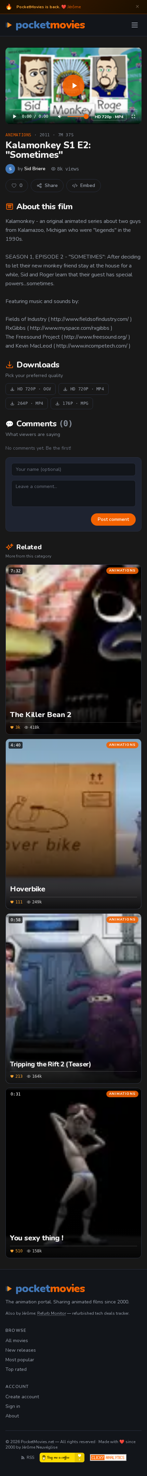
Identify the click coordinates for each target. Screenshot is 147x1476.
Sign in (12, 1406)
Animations (18, 135)
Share (51, 185)
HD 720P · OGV (34, 389)
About (12, 1416)
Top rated (16, 1369)
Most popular (19, 1359)
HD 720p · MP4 (109, 117)
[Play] (73, 85)
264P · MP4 (30, 403)
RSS (30, 1457)
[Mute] (60, 116)
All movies (16, 1340)
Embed (87, 185)
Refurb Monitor (51, 1313)
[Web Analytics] (108, 1457)
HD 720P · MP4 (87, 389)
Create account (22, 1396)
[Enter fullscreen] (133, 116)
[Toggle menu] (135, 25)
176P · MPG (76, 403)
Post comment (113, 519)
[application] (73, 85)
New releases (20, 1350)
